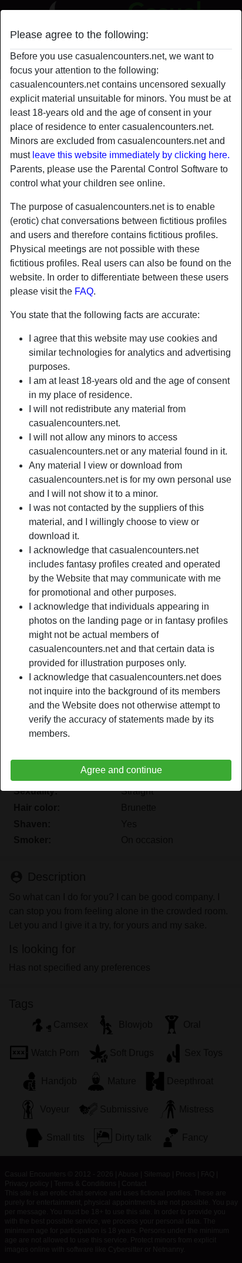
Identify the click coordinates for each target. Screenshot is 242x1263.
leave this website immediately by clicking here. (131, 155)
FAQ (84, 291)
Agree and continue (121, 770)
